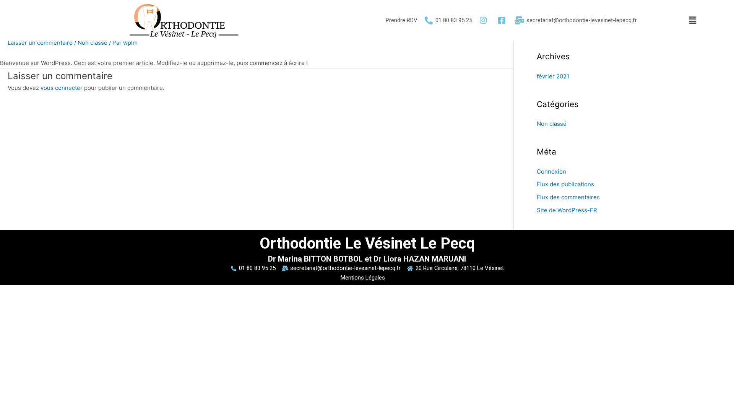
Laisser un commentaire (40, 42)
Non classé (92, 42)
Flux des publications (565, 184)
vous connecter (62, 87)
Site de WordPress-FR (567, 210)
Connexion (551, 171)
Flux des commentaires (568, 197)
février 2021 (553, 76)
